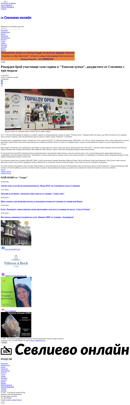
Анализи (4, 47)
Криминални (5, 32)
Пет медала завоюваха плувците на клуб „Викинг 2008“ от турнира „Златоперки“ (37, 217)
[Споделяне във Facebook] (2, 81)
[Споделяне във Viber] (2, 86)
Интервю (4, 45)
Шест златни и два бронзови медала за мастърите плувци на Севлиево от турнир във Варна (41, 201)
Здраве (3, 43)
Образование (5, 38)
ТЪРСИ (3, 9)
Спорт (3, 41)
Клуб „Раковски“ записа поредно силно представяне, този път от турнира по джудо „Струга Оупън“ (45, 209)
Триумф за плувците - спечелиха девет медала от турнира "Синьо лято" (33, 194)
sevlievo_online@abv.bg (37, 340)
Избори (3, 50)
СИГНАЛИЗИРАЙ (7, 7)
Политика (4, 30)
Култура (3, 39)
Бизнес (3, 34)
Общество (4, 36)
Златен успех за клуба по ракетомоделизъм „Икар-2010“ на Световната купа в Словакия (40, 186)
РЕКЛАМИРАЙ (6, 5)
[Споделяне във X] (2, 84)
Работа (3, 48)
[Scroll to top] (3, 402)
